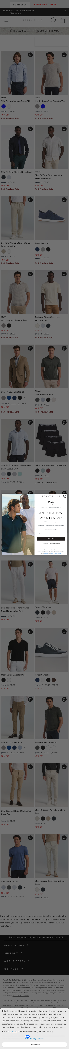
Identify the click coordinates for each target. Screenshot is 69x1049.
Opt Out (13, 1031)
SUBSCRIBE (51, 539)
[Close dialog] (65, 495)
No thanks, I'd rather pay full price (51, 543)
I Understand (34, 1044)
